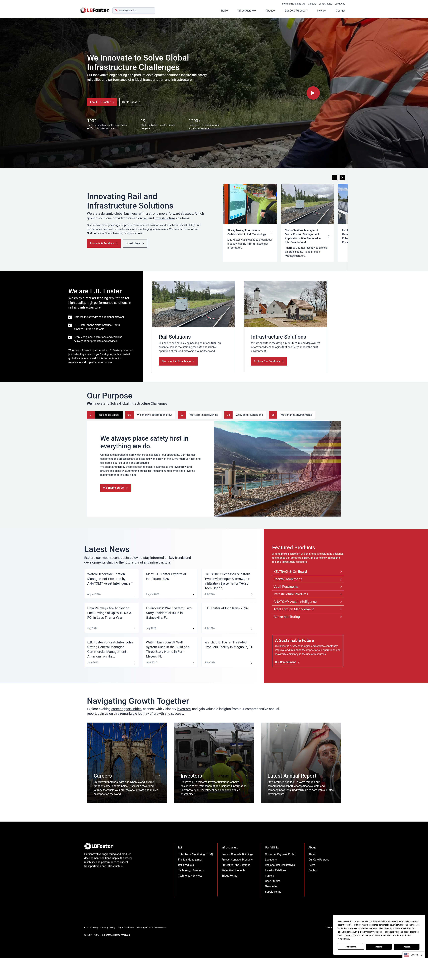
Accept (407, 947)
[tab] (105, 415)
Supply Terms (273, 891)
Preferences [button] (344, 939)
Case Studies (325, 3)
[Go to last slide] (334, 177)
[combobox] (133, 10)
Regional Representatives (280, 865)
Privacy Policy (108, 927)
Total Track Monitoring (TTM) (195, 854)
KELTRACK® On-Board (290, 572)
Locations (340, 3)
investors (184, 709)
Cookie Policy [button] (350, 935)
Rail (223, 10)
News (320, 10)
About (269, 10)
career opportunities (126, 709)
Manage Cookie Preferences (151, 927)
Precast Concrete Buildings (237, 854)
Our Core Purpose (295, 10)
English (414, 954)
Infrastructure (246, 10)
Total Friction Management (294, 609)
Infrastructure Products (291, 594)
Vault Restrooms (286, 587)
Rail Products (186, 865)
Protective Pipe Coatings (236, 865)
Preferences (351, 947)
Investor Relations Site (293, 3)
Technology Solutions (191, 870)
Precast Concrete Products (237, 859)
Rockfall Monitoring (288, 579)
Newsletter (271, 886)
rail (145, 218)
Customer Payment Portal (280, 854)
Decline (379, 947)
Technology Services (190, 875)
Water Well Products (233, 870)
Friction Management (190, 859)
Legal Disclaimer (126, 927)
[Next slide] (342, 177)
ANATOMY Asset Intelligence (295, 602)
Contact (340, 10)
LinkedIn (330, 927)
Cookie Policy (91, 927)
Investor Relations (275, 870)
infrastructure (165, 218)
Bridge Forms (229, 875)
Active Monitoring (287, 617)
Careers (312, 3)
